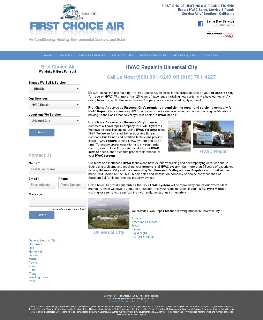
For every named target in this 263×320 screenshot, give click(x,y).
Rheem (33, 266)
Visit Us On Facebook (144, 301)
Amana (136, 218)
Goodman (35, 244)
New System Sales (153, 55)
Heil (31, 248)
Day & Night (139, 233)
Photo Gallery (122, 55)
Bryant (136, 226)
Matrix (33, 259)
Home (48, 55)
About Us (65, 55)
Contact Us (210, 55)
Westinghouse (38, 277)
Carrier (136, 229)
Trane (33, 274)
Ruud (32, 270)
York (32, 281)
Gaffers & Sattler (143, 237)
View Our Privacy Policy (120, 301)
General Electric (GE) (43, 240)
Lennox (33, 255)
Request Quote (184, 55)
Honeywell (36, 251)
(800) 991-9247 (223, 25)
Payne (33, 262)
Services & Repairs (92, 55)
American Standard (145, 222)
